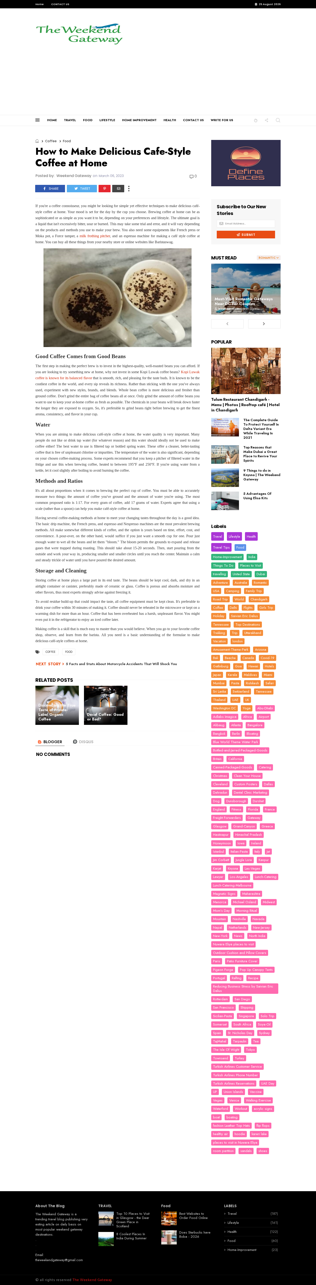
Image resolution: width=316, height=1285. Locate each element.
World (239, 599)
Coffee (51, 141)
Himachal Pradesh (248, 834)
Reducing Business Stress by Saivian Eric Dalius (243, 988)
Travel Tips (221, 547)
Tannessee (264, 691)
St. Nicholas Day (240, 1033)
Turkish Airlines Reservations (233, 1083)
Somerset (220, 1024)
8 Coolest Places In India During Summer (131, 1236)
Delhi (233, 607)
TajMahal (219, 1041)
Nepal (217, 927)
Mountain (219, 919)
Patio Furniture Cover (242, 961)
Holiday (218, 616)
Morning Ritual (246, 910)
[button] (255, 120)
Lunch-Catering (265, 876)
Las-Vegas (252, 868)
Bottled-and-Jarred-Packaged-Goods (240, 750)
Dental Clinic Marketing (250, 792)
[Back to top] (304, 1274)
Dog (216, 801)
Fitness (236, 809)
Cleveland (220, 784)
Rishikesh (252, 683)
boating (232, 1117)
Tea (256, 1041)
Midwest (269, 902)
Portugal (219, 978)
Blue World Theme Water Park (235, 742)
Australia (241, 582)
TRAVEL (70, 120)
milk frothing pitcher (95, 236)
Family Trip (254, 591)
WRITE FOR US (222, 120)
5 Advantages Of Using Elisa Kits (257, 496)
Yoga (247, 708)
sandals (246, 1150)
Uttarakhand (252, 632)
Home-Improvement (227, 556)
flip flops (263, 1125)
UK (247, 699)
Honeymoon (222, 843)
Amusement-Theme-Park (230, 649)
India (251, 556)
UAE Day (267, 1083)
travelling (219, 574)
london (237, 641)
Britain (217, 758)
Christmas (220, 775)
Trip (235, 632)
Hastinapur (221, 834)
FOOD (88, 120)
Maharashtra (251, 893)
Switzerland (241, 691)
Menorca (219, 902)
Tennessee (221, 624)
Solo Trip (267, 1016)
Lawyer (218, 876)
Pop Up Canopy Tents (256, 969)
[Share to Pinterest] (105, 188)
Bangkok (219, 733)
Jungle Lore (244, 859)
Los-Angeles (239, 876)
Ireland (256, 843)
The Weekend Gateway (52, 1214)
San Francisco (223, 1007)
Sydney (264, 1033)
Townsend (220, 1058)
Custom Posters (245, 784)
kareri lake (259, 1134)
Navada (258, 919)
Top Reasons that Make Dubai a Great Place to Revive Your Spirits (260, 454)
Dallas (268, 784)
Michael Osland (244, 902)
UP (215, 1091)
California (235, 758)
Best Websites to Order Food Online (193, 1215)
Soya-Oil (264, 1024)
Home (39, 4)
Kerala (232, 674)
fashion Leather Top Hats (231, 1125)
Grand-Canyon (244, 826)
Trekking (219, 632)
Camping (232, 591)
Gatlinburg (220, 666)
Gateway (254, 817)
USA (216, 591)
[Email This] (118, 188)
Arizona (260, 649)
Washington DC (224, 708)
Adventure (220, 582)
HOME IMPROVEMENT (139, 120)
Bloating (252, 733)
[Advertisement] (158, 80)
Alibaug (218, 725)
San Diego (242, 999)
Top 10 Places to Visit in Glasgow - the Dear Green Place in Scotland (132, 1220)
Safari (270, 683)
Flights (248, 607)
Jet (268, 851)
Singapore (246, 1016)
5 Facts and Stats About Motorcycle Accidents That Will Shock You (121, 663)
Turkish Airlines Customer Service (237, 1066)
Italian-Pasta (239, 851)
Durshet (258, 801)
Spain (217, 1033)
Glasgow (219, 826)
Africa (247, 716)
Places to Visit (250, 565)
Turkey (239, 1058)
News (238, 935)
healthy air (220, 1134)
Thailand (219, 699)
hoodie (240, 1134)
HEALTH (170, 120)
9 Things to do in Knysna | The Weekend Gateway (261, 475)
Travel (217, 536)
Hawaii (253, 666)
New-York (220, 935)
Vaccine (256, 1091)
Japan (217, 674)
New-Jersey (261, 927)
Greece (267, 826)
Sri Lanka (219, 691)
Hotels (269, 666)
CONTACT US (60, 4)
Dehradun (220, 792)
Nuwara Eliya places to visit (233, 944)
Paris (216, 961)
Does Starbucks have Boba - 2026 (195, 1234)
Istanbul (218, 851)
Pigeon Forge (223, 969)
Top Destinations (247, 624)
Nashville (239, 919)
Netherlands (237, 927)
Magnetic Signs (224, 893)
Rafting (237, 978)
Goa (238, 666)
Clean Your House (247, 775)
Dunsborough (236, 801)
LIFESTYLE (107, 120)
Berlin (236, 733)
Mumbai (219, 683)
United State (241, 574)
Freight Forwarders (227, 817)
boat (216, 1117)
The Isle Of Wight (226, 1049)
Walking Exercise (258, 1100)
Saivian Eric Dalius (244, 616)
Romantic (260, 582)
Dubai (261, 574)
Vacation (219, 641)
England (219, 809)
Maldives (250, 674)
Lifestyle (234, 536)
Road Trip (220, 599)
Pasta (235, 683)
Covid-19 (267, 657)
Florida (253, 809)
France (270, 809)
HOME (52, 120)
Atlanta (236, 725)
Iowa (241, 843)
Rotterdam (220, 999)
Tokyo (250, 1049)
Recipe (253, 978)
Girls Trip (266, 607)
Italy (257, 851)
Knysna (233, 868)
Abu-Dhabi (265, 708)
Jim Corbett (221, 859)
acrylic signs (263, 1108)
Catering (265, 767)
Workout (241, 1108)
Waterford (220, 1108)
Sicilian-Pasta (222, 1016)
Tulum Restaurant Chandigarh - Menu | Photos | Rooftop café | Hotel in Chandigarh (245, 405)
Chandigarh (259, 599)
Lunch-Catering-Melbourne (232, 885)
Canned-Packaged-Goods (232, 767)
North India (257, 935)
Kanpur (264, 859)
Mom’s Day (221, 910)
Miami (268, 674)
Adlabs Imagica (224, 716)
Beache (230, 657)
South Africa (242, 1024)
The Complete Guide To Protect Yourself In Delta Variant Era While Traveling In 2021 (261, 428)
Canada (248, 657)
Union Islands (233, 1091)
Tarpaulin (239, 1041)
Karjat (217, 868)
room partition (223, 1150)
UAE (235, 699)
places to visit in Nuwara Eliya (235, 1142)
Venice (234, 1100)
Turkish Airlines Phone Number (235, 1075)
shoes (262, 1150)
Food (67, 141)
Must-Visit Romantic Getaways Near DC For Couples (244, 301)
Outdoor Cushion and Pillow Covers (239, 952)
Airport (264, 716)
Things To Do (223, 565)
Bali (215, 657)
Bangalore (255, 725)
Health (251, 536)
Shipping (247, 1007)
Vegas (218, 1100)
